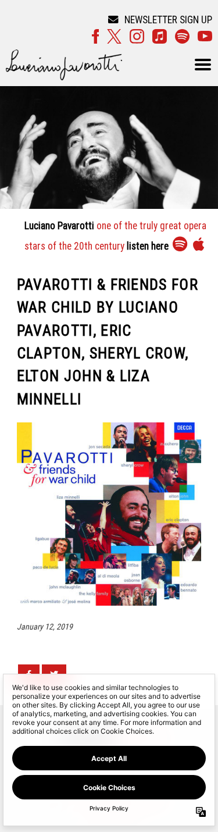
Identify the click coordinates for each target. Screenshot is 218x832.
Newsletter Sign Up (168, 20)
